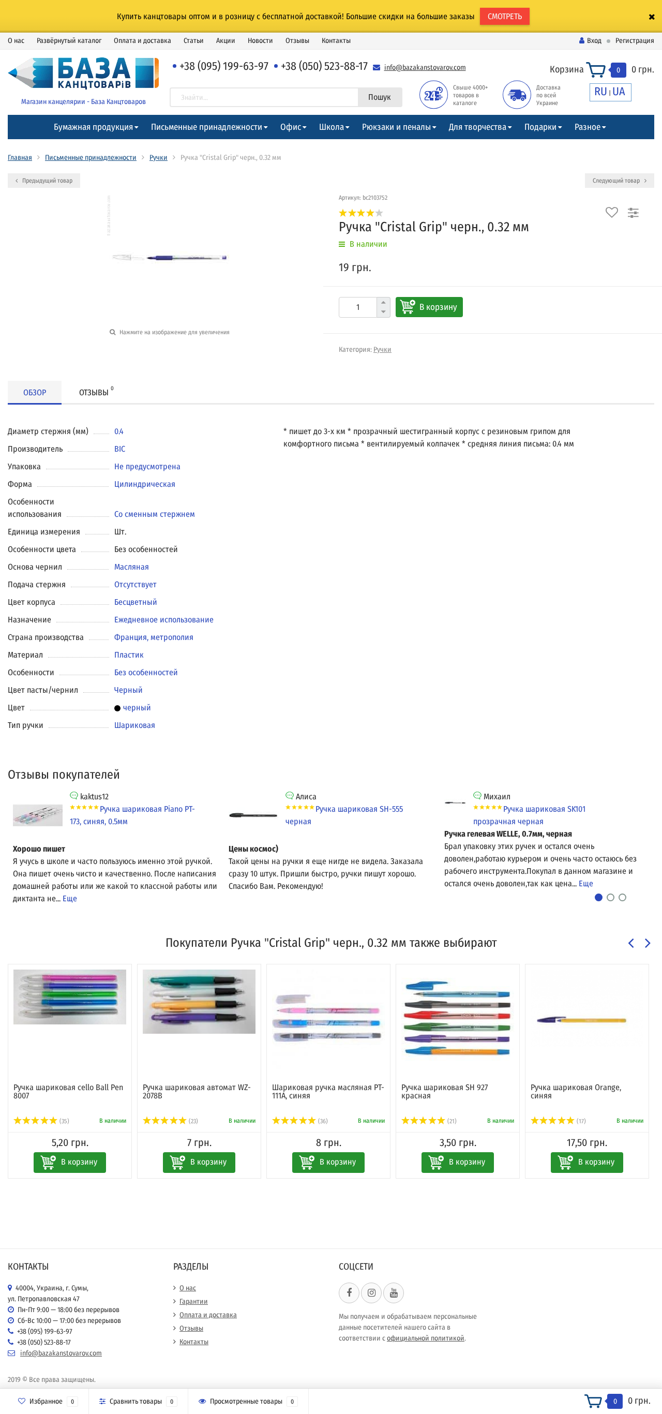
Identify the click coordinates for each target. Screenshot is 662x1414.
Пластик (129, 655)
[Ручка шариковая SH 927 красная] (457, 1021)
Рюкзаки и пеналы (396, 127)
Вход (594, 40)
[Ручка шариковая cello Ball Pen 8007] (69, 997)
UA (618, 91)
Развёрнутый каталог (69, 40)
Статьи (194, 40)
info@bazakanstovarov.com (425, 67)
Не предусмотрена (147, 466)
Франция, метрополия (153, 637)
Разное (587, 127)
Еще (70, 898)
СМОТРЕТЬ (505, 16)
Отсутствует (135, 584)
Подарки (540, 127)
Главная (20, 157)
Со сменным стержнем (154, 514)
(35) (63, 1121)
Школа (331, 127)
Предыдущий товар (46, 180)
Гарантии (193, 1301)
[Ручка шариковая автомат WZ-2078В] (199, 1001)
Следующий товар (617, 180)
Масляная (131, 567)
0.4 (119, 431)
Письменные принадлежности (206, 127)
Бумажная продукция (93, 127)
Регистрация (634, 40)
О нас (16, 40)
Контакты (336, 40)
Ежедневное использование (164, 619)
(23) (192, 1121)
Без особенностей (146, 672)
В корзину (438, 307)
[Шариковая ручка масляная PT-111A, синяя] (328, 1021)
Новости (260, 40)
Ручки (158, 157)
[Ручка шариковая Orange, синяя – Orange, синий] (587, 1008)
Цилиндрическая (144, 484)
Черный (128, 690)
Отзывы (297, 40)
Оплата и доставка (142, 40)
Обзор (34, 392)
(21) (451, 1121)
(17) (580, 1121)
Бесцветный (135, 602)
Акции (225, 40)
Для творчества (477, 127)
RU (600, 91)
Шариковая (134, 725)
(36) (322, 1121)
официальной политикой (425, 1338)
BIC (119, 449)
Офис (290, 127)
